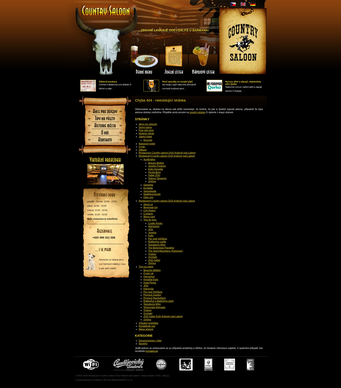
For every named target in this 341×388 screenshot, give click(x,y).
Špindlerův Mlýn (157, 244)
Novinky (143, 343)
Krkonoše (148, 288)
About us (148, 204)
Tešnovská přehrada (154, 307)
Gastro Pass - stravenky (250, 364)
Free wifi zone (146, 130)
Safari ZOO (154, 175)
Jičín (150, 229)
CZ (233, 4)
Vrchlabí (147, 313)
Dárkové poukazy (108, 81)
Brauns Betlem (156, 163)
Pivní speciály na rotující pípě (177, 81)
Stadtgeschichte (152, 194)
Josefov (152, 232)
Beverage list (150, 207)
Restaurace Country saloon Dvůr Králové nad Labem (167, 152)
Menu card (149, 216)
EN (243, 4)
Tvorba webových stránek (88, 380)
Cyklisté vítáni (186, 364)
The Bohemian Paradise (161, 247)
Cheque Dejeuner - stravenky (229, 364)
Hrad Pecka (149, 282)
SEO (105, 380)
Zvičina (152, 181)
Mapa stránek (146, 329)
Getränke (148, 185)
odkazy (165, 375)
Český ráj (148, 273)
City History (149, 210)
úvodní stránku (197, 112)
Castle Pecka (155, 223)
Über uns (148, 197)
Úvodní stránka (104, 7)
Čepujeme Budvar (128, 364)
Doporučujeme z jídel (150, 340)
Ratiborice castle (157, 241)
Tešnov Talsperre (157, 178)
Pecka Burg (154, 172)
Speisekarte (149, 191)
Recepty (147, 140)
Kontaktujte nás (147, 326)
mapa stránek (147, 375)
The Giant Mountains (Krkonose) (165, 251)
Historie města (146, 133)
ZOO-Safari (154, 260)
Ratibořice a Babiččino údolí (158, 301)
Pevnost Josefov (152, 295)
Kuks (151, 235)
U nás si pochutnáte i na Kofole (162, 364)
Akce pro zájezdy (148, 124)
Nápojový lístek (147, 143)
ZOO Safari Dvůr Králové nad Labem (163, 316)
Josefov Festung (157, 166)
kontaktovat (152, 351)
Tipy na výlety (146, 266)
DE (253, 4)
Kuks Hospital (155, 169)
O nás (142, 146)
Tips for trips (149, 219)
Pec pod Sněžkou (157, 238)
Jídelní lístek (145, 136)
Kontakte (148, 188)
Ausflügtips (149, 159)
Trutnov (152, 254)
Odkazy (143, 149)
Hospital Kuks (150, 279)
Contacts (148, 213)
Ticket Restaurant (208, 364)
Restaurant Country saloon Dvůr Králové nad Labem (167, 156)
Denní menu (145, 127)
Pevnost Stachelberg (154, 298)
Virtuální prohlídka (148, 323)
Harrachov (153, 226)
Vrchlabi (152, 257)
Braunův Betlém (152, 270)
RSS (158, 375)
